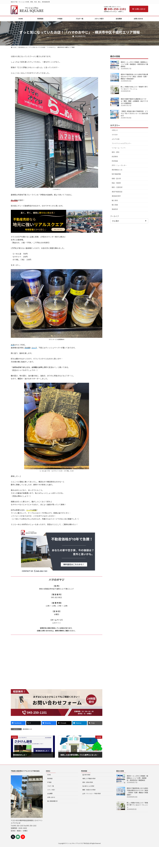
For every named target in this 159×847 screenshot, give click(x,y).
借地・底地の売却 (87, 782)
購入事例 (115, 200)
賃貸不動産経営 (117, 192)
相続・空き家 (116, 178)
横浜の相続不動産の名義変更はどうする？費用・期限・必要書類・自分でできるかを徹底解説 (134, 101)
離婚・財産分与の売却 (88, 790)
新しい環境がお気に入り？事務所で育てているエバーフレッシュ (134, 88)
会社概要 (49, 793)
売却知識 (115, 161)
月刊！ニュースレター (119, 165)
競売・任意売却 (117, 187)
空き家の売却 (86, 775)
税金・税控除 (116, 183)
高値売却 (115, 209)
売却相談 (49, 778)
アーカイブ (114, 216)
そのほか (115, 134)
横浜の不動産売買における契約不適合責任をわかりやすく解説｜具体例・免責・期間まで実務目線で (134, 76)
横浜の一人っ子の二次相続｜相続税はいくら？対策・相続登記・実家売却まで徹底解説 (134, 64)
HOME (49, 775)
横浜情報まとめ (27, 729)
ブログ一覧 (50, 786)
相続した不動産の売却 (88, 778)
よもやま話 (115, 139)
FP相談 (49, 782)
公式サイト (56, 622)
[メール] (18, 837)
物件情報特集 (116, 174)
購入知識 (115, 205)
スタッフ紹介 (51, 790)
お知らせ (115, 130)
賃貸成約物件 (116, 196)
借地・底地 (115, 152)
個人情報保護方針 (52, 801)
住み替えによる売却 (88, 786)
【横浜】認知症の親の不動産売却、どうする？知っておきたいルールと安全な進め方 (134, 113)
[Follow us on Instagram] (23, 837)
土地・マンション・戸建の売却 (91, 793)
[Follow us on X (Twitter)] (13, 837)
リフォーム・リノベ (118, 148)
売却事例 (115, 156)
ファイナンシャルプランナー (121, 143)
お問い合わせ (140, 9)
